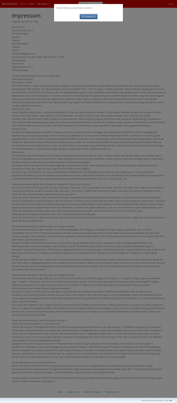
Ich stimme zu (88, 16)
